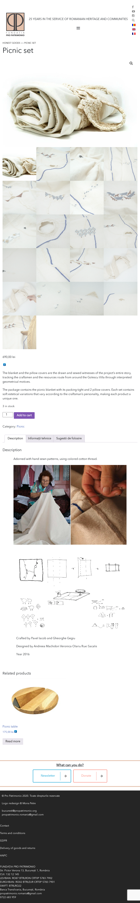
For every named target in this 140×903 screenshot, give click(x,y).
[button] (131, 63)
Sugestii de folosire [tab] (69, 438)
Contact (4, 826)
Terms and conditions (12, 833)
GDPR (3, 840)
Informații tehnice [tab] (39, 438)
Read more (12, 741)
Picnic (20, 426)
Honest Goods (11, 43)
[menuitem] (133, 24)
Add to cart (24, 415)
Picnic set (30, 43)
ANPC (3, 855)
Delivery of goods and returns (17, 848)
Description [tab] (15, 438)
